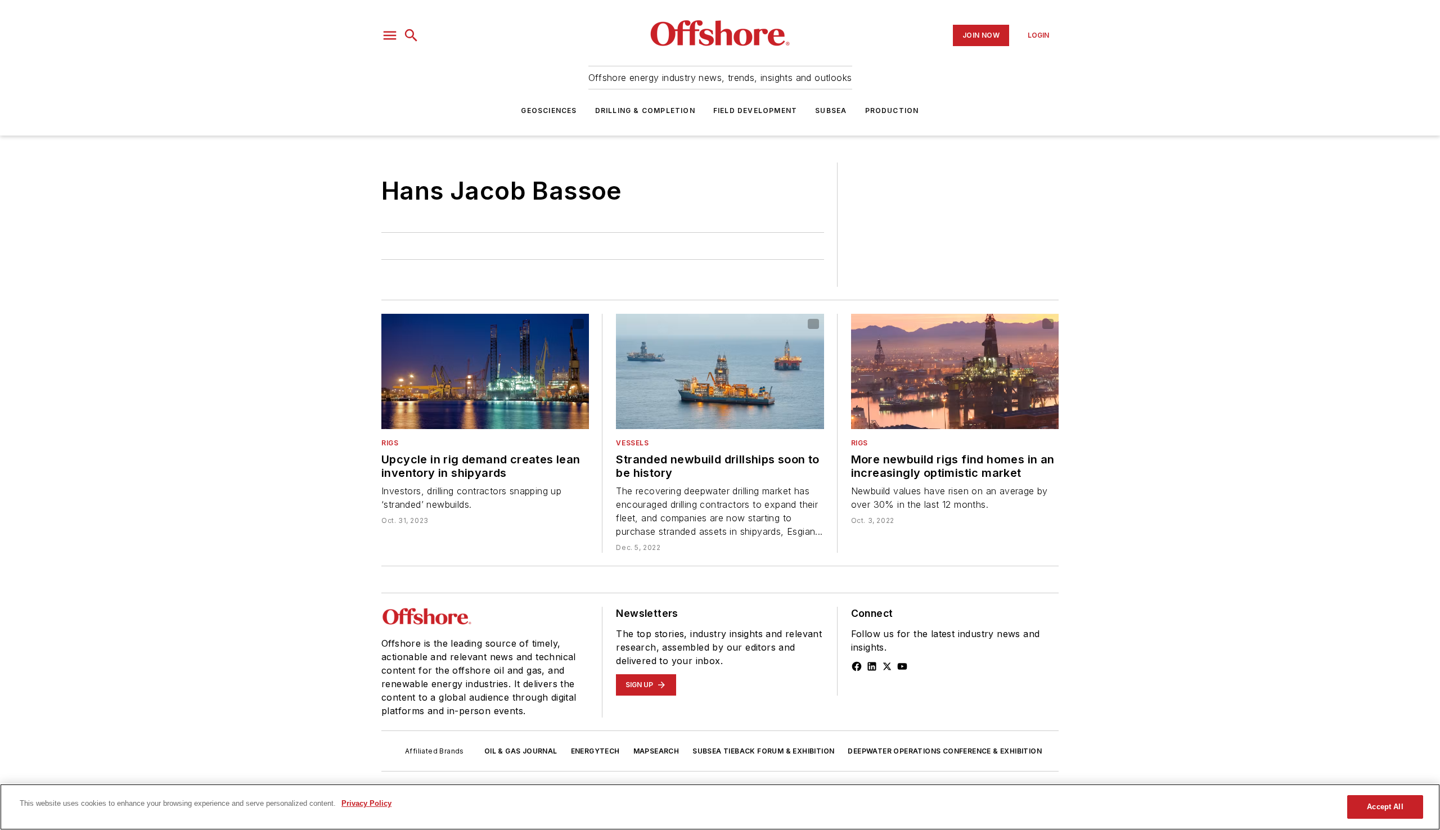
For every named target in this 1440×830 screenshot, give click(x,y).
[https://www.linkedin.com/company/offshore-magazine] (872, 666)
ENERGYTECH (595, 751)
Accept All (1385, 806)
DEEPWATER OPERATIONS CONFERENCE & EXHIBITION (945, 751)
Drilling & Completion (645, 110)
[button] (389, 35)
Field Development (755, 110)
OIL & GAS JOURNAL (520, 751)
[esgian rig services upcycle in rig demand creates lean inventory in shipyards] (485, 371)
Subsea (831, 110)
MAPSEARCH (656, 751)
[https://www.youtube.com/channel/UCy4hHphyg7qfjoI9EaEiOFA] (902, 666)
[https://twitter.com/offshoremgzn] (887, 666)
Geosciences (549, 110)
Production (892, 110)
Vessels (632, 443)
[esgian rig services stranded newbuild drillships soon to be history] (720, 371)
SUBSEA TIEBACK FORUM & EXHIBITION (763, 751)
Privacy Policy (366, 803)
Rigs (389, 443)
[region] (720, 807)
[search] (411, 35)
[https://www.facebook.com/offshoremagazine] (856, 666)
